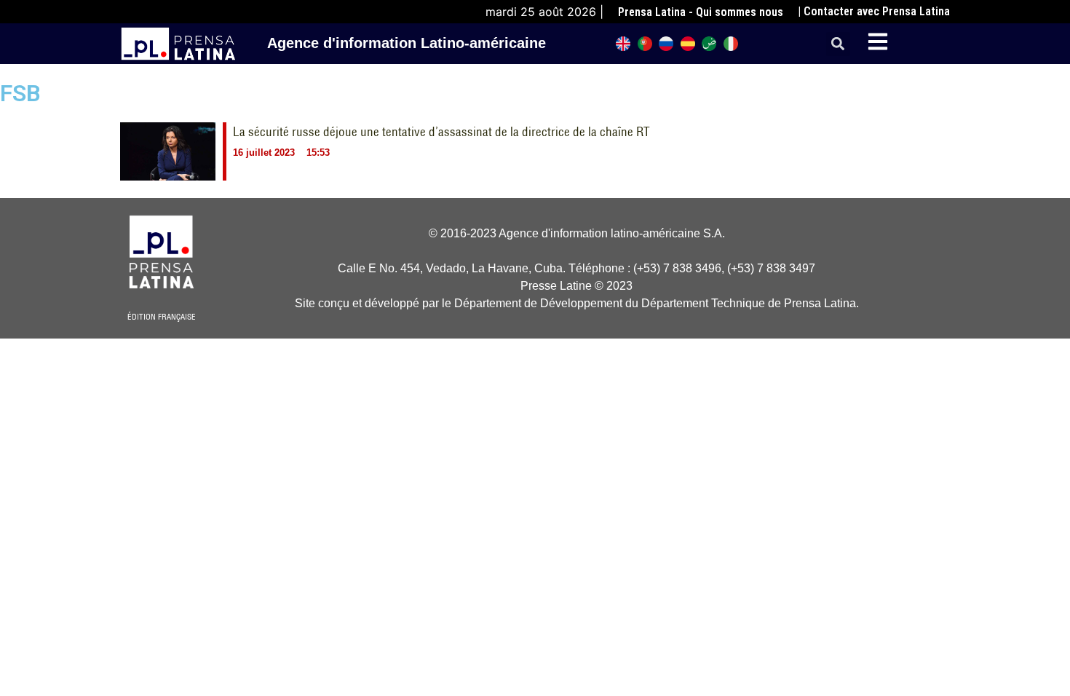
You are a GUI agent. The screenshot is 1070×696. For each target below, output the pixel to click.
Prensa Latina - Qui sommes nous (700, 12)
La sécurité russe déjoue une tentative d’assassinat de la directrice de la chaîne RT (441, 132)
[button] (838, 44)
